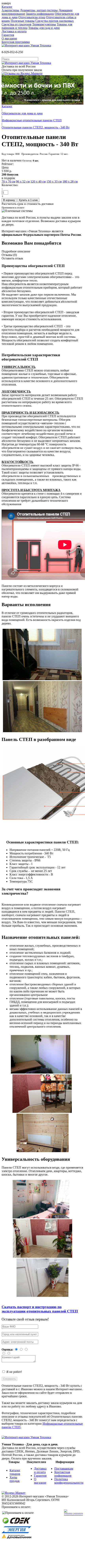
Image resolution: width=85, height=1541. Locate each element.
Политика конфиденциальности (68, 1480)
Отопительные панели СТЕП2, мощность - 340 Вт (36, 127)
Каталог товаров (14, 1472)
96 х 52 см (23, 181)
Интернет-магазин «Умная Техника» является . (42, 233)
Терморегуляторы (44, 24)
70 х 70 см (8, 181)
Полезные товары (23, 20)
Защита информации (40, 13)
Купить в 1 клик (28, 200)
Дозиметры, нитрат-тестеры (39, 10)
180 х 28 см (70, 181)
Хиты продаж (14, 1479)
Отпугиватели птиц (31, 17)
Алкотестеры (10, 10)
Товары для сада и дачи (44, 28)
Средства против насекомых (54, 20)
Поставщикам (63, 1468)
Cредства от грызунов (16, 24)
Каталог (7, 6)
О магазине (9, 38)
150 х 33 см (54, 181)
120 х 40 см (38, 181)
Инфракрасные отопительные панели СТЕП (32, 120)
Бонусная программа (16, 42)
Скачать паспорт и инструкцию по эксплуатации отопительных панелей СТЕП (40, 1309)
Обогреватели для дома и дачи (22, 113)
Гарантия (8, 35)
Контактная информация (62, 1473)
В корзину (9, 200)
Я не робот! (14, 1371)
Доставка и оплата (14, 31)
